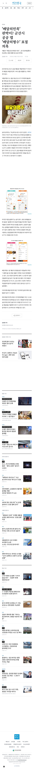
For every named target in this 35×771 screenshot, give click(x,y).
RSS (18, 747)
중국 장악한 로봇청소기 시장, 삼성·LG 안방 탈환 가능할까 (11, 604)
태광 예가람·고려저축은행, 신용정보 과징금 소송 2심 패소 (12, 630)
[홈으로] (16, 736)
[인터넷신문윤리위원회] (17, 750)
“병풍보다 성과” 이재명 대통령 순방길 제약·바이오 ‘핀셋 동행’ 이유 (12, 517)
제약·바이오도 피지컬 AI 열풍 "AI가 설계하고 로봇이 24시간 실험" (12, 556)
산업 (11, 8)
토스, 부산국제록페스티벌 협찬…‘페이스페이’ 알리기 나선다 (10, 465)
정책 (22, 8)
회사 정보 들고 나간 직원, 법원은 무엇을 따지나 (10, 689)
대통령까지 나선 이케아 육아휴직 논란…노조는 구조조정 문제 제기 (10, 542)
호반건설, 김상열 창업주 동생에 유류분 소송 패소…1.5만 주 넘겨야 (12, 675)
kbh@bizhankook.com (7, 325)
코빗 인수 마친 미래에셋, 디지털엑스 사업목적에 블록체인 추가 (10, 645)
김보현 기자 (4, 56)
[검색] (6, 3)
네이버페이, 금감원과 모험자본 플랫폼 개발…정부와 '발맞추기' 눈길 (12, 491)
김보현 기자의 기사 (6, 337)
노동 (26, 8)
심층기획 (6, 8)
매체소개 (7, 741)
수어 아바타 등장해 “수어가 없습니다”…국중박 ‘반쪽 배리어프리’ (11, 577)
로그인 (29, 3)
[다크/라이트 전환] (3, 3)
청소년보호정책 (26, 744)
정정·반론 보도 (12, 747)
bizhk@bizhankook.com (22, 760)
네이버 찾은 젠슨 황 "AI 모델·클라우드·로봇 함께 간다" (11, 503)
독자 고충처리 (25, 741)
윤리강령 (13, 741)
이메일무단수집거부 (17, 744)
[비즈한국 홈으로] (17, 3)
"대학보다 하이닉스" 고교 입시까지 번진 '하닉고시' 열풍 (11, 478)
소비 (30, 8)
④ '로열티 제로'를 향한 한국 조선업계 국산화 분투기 (11, 592)
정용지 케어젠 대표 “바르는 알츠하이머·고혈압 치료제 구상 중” (12, 616)
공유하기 (17, 315)
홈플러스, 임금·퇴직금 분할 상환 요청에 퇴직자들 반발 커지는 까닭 (11, 660)
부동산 (18, 8)
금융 (14, 8)
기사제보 (18, 741)
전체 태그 (23, 747)
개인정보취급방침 (7, 744)
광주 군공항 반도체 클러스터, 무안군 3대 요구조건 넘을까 (11, 530)
